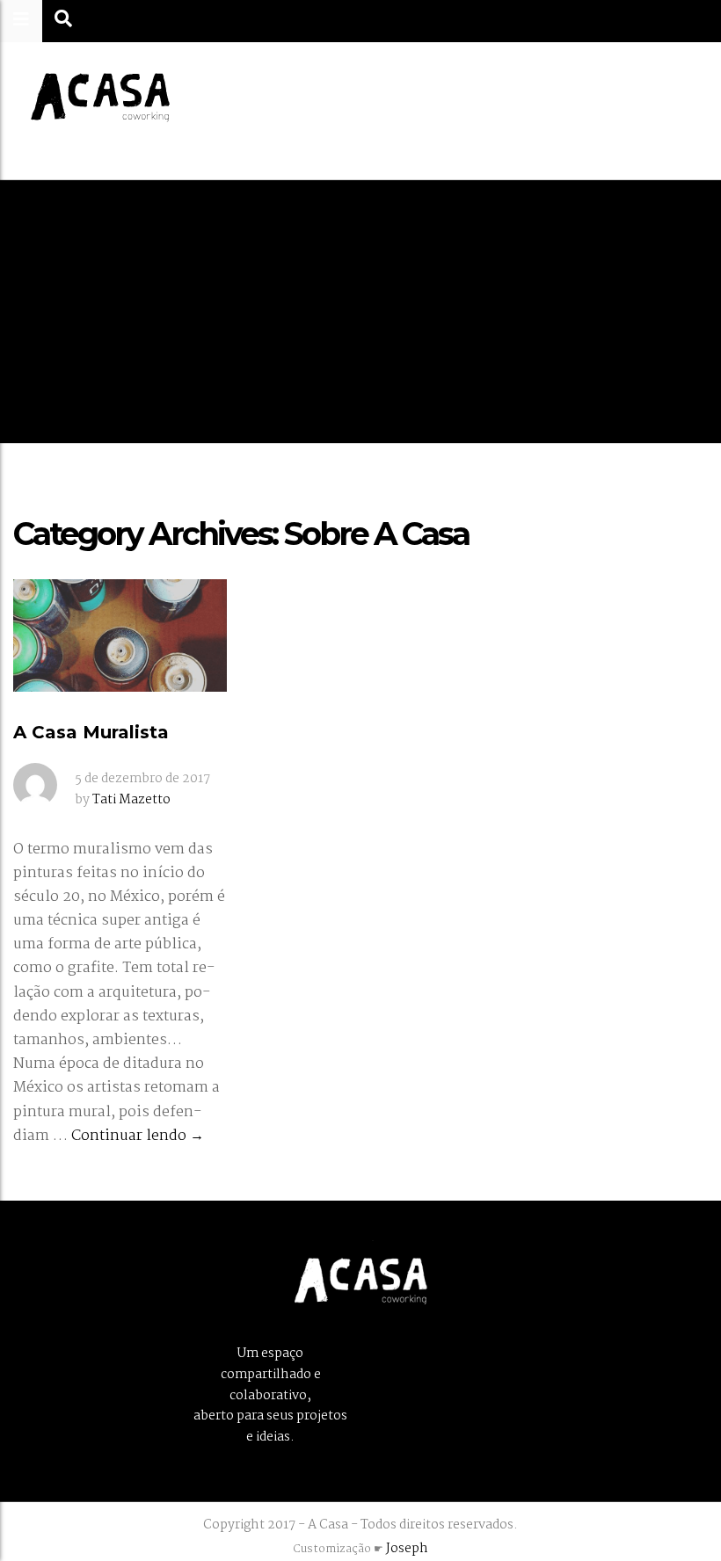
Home (311, 344)
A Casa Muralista (91, 732)
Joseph (407, 1548)
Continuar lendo (137, 1136)
